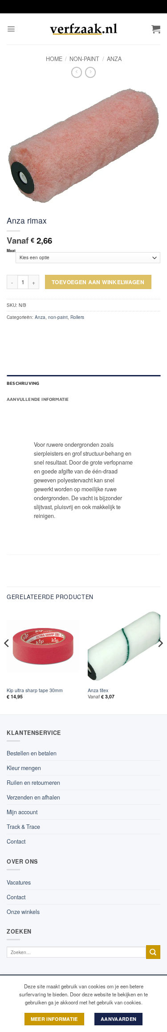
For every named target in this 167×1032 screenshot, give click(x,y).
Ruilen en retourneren (33, 783)
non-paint (84, 59)
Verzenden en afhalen (33, 797)
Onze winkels (23, 912)
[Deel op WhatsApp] (13, 333)
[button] (11, 29)
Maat (11, 251)
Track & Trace (23, 827)
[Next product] (76, 72)
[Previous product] (90, 72)
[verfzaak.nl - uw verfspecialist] (84, 29)
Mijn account (22, 812)
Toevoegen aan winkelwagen (98, 282)
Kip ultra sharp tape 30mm (35, 690)
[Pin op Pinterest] (63, 333)
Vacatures (19, 882)
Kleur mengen (24, 768)
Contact (16, 841)
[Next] (160, 661)
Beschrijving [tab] (23, 383)
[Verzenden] (153, 952)
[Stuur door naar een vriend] (51, 333)
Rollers (77, 317)
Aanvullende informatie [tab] (38, 399)
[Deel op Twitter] (38, 333)
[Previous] (7, 661)
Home (54, 59)
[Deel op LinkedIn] (75, 333)
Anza (114, 59)
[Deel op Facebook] (25, 333)
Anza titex (98, 690)
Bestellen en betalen (32, 753)
